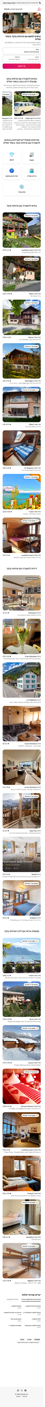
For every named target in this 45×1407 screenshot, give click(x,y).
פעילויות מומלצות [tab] (12, 1299)
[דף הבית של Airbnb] (39, 9)
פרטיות (24, 1396)
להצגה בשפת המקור (9, 3)
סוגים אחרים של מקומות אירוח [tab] (31, 1299)
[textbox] (31, 59)
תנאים (18, 1396)
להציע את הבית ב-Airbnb (13, 9)
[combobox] (21, 52)
